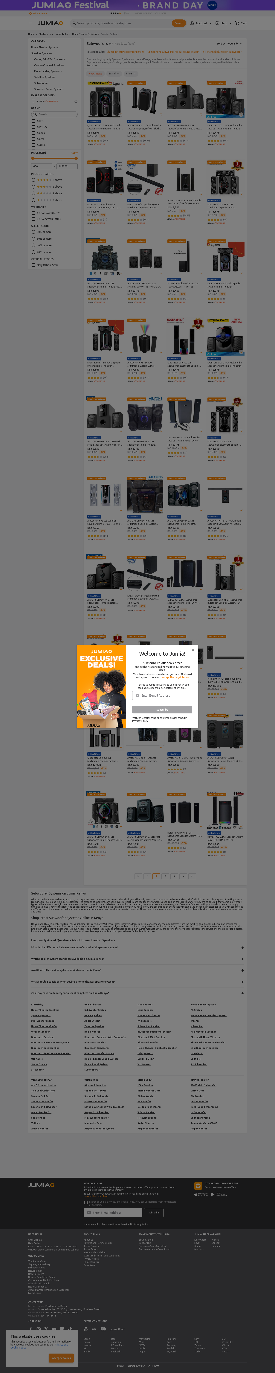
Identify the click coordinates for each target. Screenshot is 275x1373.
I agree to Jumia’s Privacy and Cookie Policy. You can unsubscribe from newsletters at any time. (163, 686)
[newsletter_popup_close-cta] (193, 650)
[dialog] (137, 686)
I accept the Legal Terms (175, 677)
